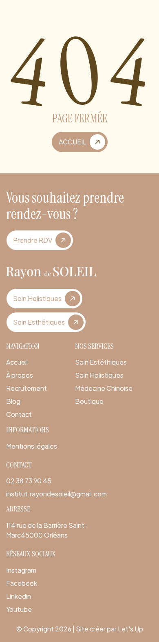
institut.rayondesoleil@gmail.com (56, 493)
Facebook (21, 583)
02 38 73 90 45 (28, 480)
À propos (19, 375)
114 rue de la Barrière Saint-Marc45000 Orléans (47, 530)
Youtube (19, 609)
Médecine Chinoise (103, 388)
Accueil (17, 362)
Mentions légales (31, 446)
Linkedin (18, 596)
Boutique (89, 401)
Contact (19, 414)
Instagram (21, 570)
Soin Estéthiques (101, 362)
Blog (13, 401)
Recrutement (26, 388)
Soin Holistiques (99, 375)
